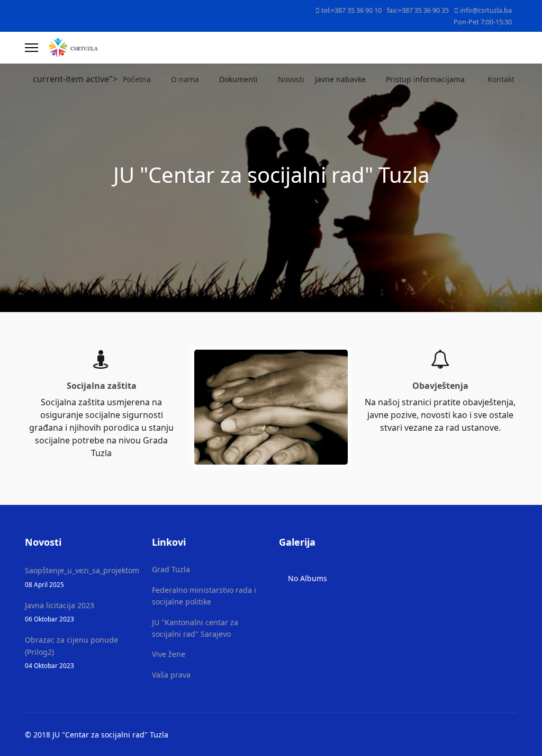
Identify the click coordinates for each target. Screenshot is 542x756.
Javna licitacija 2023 (59, 611)
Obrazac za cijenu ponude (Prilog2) (71, 652)
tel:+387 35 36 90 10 (351, 10)
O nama (185, 79)
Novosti (291, 79)
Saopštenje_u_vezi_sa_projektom (80, 576)
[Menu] (31, 48)
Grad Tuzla (171, 569)
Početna (137, 79)
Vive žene (168, 654)
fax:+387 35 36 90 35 (418, 10)
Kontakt (500, 79)
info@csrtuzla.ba (486, 10)
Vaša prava (171, 675)
